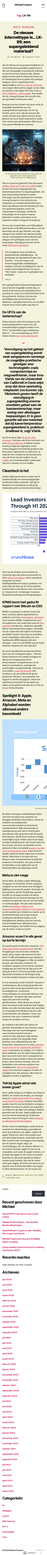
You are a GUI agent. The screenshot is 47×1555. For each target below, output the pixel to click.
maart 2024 (8, 1422)
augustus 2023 (9, 1459)
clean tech (29, 1175)
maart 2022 (8, 1491)
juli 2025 (6, 1337)
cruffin (5, 460)
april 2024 (7, 1417)
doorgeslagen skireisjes (32, 617)
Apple (15, 1175)
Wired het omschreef (18, 245)
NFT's (5, 1526)
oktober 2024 (9, 1385)
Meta (13, 1178)
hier (6, 688)
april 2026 (7, 1290)
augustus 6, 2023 (33, 57)
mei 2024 (7, 1412)
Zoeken (5, 1189)
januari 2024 (8, 1433)
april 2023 (7, 1480)
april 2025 (7, 1353)
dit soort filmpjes (15, 443)
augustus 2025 (9, 1332)
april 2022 (7, 1486)
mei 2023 (7, 1475)
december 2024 (10, 1375)
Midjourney (31, 177)
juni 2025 (7, 1343)
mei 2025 (7, 1348)
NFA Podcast (8, 1521)
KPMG (40, 1175)
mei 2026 (7, 1285)
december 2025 (10, 1311)
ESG (35, 1175)
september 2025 (10, 1327)
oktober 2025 (9, 1322)
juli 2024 (6, 1401)
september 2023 (10, 1454)
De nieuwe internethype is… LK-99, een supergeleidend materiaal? (23, 42)
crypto (16, 27)
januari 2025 (8, 1369)
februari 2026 (9, 1300)
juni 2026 (7, 1279)
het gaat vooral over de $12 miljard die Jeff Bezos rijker (22, 1047)
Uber (18, 1178)
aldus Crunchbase (16, 578)
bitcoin (21, 1175)
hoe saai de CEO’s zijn (32, 85)
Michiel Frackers (23, 5)
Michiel (17, 57)
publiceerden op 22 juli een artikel (19, 186)
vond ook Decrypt (22, 671)
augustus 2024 (9, 1396)
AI (3, 1505)
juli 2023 (6, 1464)
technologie (27, 27)
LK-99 (7, 1178)
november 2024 (10, 1380)
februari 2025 (9, 1364)
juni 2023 (7, 1470)
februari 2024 (9, 1427)
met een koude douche (27, 336)
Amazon (8, 1175)
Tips (4, 1537)
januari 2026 (8, 1306)
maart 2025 (8, 1359)
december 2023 (10, 1438)
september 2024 (10, 1390)
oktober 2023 (9, 1449)
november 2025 (10, 1316)
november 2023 (10, 1443)
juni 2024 (7, 1406)
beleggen (7, 1511)
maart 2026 (8, 1295)
